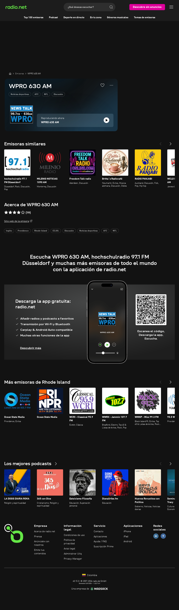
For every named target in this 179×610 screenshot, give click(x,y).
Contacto (98, 531)
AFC (36, 94)
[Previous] (160, 142)
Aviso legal (69, 548)
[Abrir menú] (171, 7)
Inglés (9, 231)
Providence (23, 231)
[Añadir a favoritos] (102, 85)
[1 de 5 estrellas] (6, 212)
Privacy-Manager (73, 559)
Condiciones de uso (74, 535)
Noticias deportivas (20, 94)
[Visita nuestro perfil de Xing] (163, 536)
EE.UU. (56, 231)
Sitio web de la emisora (16, 221)
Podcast (53, 17)
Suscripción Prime (103, 546)
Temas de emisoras (144, 17)
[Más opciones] (111, 85)
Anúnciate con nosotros (41, 543)
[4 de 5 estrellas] (19, 212)
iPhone (127, 531)
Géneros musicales (117, 17)
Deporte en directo (73, 17)
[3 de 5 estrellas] (14, 212)
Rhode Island (40, 231)
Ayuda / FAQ (100, 541)
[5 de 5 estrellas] (23, 212)
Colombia (91, 575)
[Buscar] (111, 7)
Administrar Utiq (73, 554)
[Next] (170, 142)
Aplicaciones (100, 536)
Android (128, 541)
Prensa (38, 536)
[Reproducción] (106, 120)
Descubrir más (30, 348)
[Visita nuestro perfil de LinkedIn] (156, 536)
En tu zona (95, 17)
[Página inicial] (10, 73)
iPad (126, 536)
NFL (46, 94)
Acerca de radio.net (44, 531)
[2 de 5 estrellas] (10, 212)
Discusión (58, 94)
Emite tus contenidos (40, 552)
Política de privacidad (69, 542)
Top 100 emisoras (33, 17)
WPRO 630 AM (50, 122)
